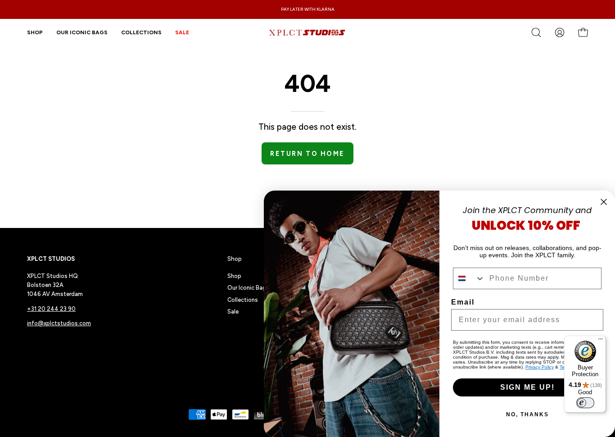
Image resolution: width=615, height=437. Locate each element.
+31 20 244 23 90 (51, 308)
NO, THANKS (527, 414)
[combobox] (469, 278)
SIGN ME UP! (527, 387)
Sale (233, 311)
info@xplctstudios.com (59, 323)
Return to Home (307, 154)
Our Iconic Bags (248, 287)
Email (463, 302)
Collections (242, 299)
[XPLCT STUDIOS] (307, 32)
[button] (141, 32)
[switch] (585, 402)
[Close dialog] (603, 202)
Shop (234, 258)
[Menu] (600, 341)
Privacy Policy (539, 366)
